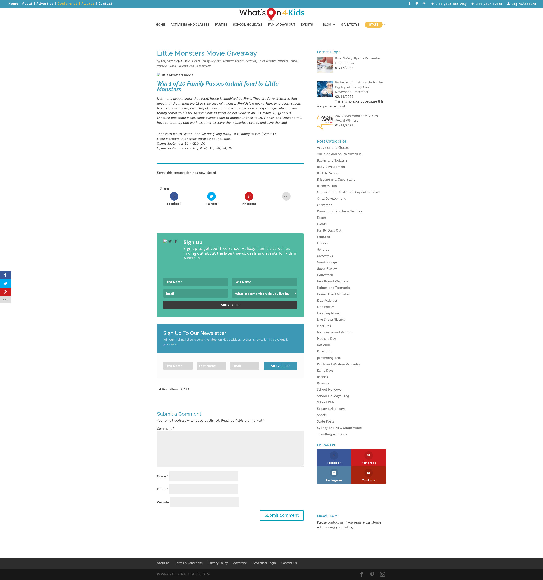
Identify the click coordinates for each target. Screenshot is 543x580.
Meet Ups (324, 326)
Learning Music (328, 313)
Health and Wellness (332, 281)
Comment (165, 429)
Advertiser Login (264, 563)
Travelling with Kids (332, 434)
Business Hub (327, 186)
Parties (221, 25)
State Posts (325, 421)
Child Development (331, 199)
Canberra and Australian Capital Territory (348, 192)
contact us (335, 522)
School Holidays (247, 25)
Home (13, 4)
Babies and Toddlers (332, 160)
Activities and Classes (190, 25)
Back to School (328, 173)
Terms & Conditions (189, 563)
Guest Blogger (327, 262)
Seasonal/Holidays (331, 409)
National (283, 61)
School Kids (325, 402)
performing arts (329, 358)
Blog (327, 25)
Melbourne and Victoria (335, 332)
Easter (321, 218)
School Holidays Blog (181, 66)
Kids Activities (268, 61)
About (27, 4)
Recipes (322, 377)
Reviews (323, 383)
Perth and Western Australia (338, 364)
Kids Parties (325, 307)
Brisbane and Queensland (336, 179)
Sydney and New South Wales (339, 428)
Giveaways (350, 25)
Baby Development (331, 167)
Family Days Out (281, 25)
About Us (163, 563)
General (239, 61)
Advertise (45, 4)
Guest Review (327, 269)
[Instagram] (424, 5)
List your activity (450, 4)
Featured (228, 61)
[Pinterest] (417, 5)
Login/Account (523, 4)
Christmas (324, 205)
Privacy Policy (218, 563)
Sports (322, 415)
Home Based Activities (333, 294)
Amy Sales (167, 61)
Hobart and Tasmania (333, 288)
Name (162, 476)
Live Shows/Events (331, 320)
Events (307, 25)
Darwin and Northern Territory (340, 211)
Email (162, 489)
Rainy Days (325, 370)
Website (163, 502)
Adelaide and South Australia (339, 154)
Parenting (324, 351)
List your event (488, 4)
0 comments (203, 66)
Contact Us (289, 563)
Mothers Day (326, 339)
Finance (322, 243)
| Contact (104, 4)
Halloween (325, 275)
